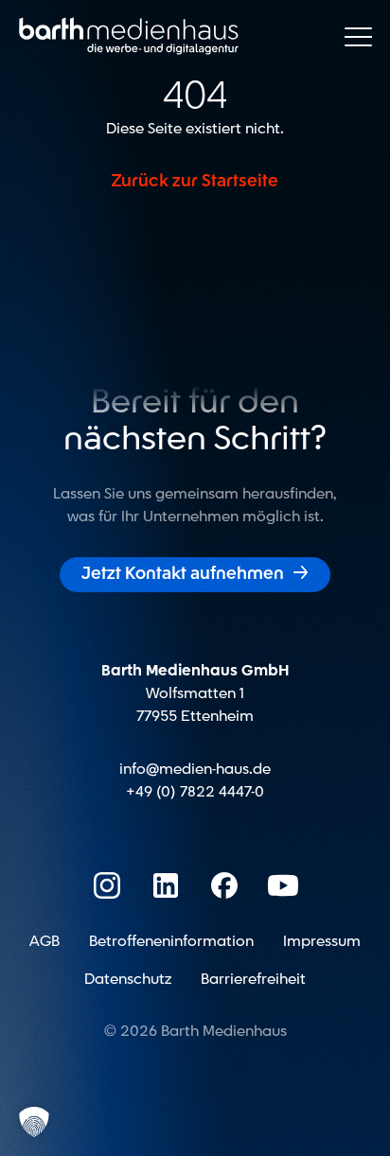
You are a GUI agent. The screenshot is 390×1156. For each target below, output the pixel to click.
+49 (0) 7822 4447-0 (195, 791)
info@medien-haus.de (195, 769)
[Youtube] (283, 885)
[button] (34, 1122)
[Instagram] (107, 885)
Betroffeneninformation (171, 941)
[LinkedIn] (166, 885)
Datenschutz (127, 979)
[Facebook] (224, 885)
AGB (44, 941)
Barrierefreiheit (253, 979)
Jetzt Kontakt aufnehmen (195, 574)
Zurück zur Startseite (195, 181)
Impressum (322, 941)
